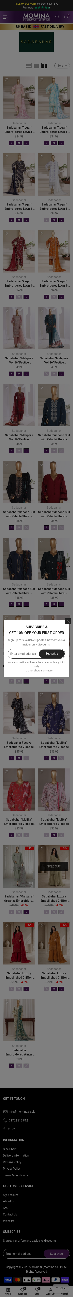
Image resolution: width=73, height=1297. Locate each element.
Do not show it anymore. (39, 670)
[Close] (68, 621)
